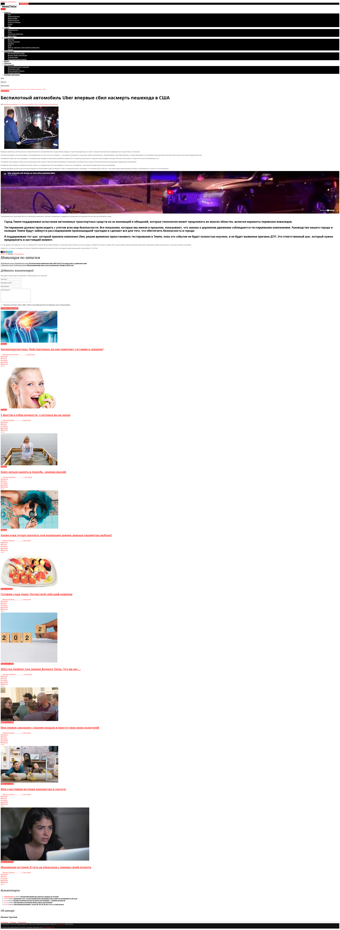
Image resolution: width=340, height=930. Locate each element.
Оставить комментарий (50, 104)
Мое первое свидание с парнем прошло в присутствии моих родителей (50, 727)
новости (21, 254)
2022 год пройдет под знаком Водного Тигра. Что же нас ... (41, 669)
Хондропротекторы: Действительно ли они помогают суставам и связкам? (52, 349)
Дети (10, 32)
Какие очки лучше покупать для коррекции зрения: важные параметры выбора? (56, 535)
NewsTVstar (60, 924)
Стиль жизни (9, 38)
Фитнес (10, 49)
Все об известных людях (16, 53)
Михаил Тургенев (8, 540)
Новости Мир (12, 18)
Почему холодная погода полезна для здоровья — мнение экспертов (39, 900)
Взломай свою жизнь (12, 75)
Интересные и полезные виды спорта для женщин (33, 902)
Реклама (13, 922)
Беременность (13, 30)
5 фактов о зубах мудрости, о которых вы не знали (35, 415)
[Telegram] (12, 252)
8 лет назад (27, 104)
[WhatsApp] (7, 252)
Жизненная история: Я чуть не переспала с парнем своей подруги (46, 867)
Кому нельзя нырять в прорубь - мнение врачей (33, 472)
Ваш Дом (11, 40)
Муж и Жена (12, 36)
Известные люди (14, 69)
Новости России (13, 20)
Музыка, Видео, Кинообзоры (17, 55)
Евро (9, 14)
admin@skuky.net (48, 927)
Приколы (7, 63)
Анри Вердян (9, 897)
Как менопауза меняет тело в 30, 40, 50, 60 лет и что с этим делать (39, 904)
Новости (7, 12)
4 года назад (23, 420)
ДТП (15, 254)
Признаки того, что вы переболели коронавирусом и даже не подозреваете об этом (45, 899)
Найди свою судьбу (7, 664)
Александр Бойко (8, 420)
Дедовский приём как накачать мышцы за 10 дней (39, 897)
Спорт (10, 24)
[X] (2, 252)
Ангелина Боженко (9, 477)
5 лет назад (24, 477)
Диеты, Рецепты (14, 42)
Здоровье (11, 44)
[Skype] (9, 252)
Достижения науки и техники (18, 67)
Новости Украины (14, 22)
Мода (10, 46)
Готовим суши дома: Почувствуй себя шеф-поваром (36, 594)
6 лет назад (23, 733)
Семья (6, 28)
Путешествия (13, 57)
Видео (6, 61)
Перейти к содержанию (8, 1)
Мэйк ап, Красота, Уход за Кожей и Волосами (23, 48)
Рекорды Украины (14, 73)
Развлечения (9, 51)
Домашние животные (15, 34)
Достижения (9, 65)
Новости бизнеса (14, 16)
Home (2, 78)
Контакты (22, 922)
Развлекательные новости (17, 59)
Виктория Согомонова (10, 104)
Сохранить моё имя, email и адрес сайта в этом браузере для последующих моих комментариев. (36, 305)
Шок (9, 26)
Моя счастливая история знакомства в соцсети (33, 789)
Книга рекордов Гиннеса (16, 71)
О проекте (4, 922)
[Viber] (4, 252)
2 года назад (26, 354)
